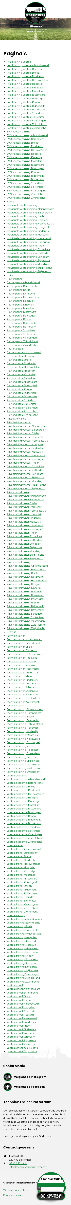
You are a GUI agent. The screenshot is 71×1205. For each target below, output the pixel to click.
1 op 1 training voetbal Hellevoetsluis (27, 80)
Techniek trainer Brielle (20, 646)
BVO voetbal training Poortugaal (25, 168)
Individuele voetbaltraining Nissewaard (29, 238)
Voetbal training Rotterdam (22, 963)
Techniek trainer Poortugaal (22, 672)
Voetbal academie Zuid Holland (25, 838)
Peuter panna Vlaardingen (22, 337)
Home (10, 201)
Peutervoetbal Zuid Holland (22, 411)
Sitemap (11, 632)
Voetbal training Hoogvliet (22, 937)
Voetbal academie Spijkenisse (24, 830)
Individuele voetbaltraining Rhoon (26, 245)
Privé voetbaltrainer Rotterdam (25, 540)
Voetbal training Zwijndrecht (23, 981)
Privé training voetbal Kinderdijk (25, 448)
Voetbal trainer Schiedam (21, 897)
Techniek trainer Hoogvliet (22, 657)
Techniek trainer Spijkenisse (22, 691)
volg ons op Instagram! (54, 1195)
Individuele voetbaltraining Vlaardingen (29, 264)
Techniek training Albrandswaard (25, 709)
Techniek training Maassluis (22, 735)
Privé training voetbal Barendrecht (26, 429)
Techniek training (16, 705)
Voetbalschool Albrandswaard (23, 988)
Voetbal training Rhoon (20, 955)
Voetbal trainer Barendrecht (22, 852)
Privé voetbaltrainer (18, 492)
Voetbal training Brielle (19, 926)
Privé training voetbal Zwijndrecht (26, 488)
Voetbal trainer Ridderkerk (21, 889)
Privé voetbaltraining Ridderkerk (25, 606)
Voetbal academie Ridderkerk (24, 819)
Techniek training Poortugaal (23, 742)
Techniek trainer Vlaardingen (23, 694)
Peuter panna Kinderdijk (20, 304)
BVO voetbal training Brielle (22, 142)
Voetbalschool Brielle (19, 996)
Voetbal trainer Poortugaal (22, 882)
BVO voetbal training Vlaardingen (26, 190)
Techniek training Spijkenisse (23, 760)
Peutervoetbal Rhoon (19, 389)
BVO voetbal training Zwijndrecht (26, 197)
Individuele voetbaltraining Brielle (26, 216)
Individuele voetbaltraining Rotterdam (29, 253)
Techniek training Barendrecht (24, 713)
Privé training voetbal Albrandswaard (27, 426)
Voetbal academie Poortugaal (24, 812)
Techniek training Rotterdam (23, 753)
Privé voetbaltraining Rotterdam (25, 609)
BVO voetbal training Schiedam (25, 183)
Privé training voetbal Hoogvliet (25, 444)
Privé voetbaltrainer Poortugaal (25, 529)
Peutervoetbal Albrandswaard (24, 352)
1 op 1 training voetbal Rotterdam (26, 109)
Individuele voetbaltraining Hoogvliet (28, 227)
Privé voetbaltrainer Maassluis (24, 521)
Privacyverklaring (16, 418)
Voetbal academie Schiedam (23, 827)
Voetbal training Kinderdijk (21, 941)
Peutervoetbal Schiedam (21, 400)
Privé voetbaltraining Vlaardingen (26, 621)
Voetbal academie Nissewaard (24, 808)
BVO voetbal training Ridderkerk (25, 175)
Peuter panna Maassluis (20, 308)
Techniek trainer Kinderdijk (22, 661)
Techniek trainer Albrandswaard (24, 639)
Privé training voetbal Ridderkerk (25, 466)
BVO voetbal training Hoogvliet (24, 153)
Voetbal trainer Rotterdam (22, 893)
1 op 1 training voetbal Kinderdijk (25, 87)
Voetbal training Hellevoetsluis (24, 933)
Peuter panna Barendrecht (22, 286)
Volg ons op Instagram (30, 1077)
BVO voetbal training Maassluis (24, 161)
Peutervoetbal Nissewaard (22, 381)
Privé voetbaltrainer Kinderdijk (24, 517)
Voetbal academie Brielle (21, 786)
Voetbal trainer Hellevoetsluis (23, 863)
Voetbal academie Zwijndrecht (24, 841)
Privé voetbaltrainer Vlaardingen (25, 551)
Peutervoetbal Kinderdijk (21, 374)
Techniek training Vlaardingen (23, 764)
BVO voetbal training (18, 131)
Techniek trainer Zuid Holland (23, 698)
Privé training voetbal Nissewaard (26, 455)
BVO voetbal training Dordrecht (25, 146)
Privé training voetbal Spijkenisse (25, 477)
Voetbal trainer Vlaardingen (22, 904)
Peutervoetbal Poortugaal (22, 385)
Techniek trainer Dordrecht (22, 650)
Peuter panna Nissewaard (21, 311)
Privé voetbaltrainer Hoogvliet (24, 514)
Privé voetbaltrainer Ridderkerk (24, 536)
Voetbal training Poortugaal (22, 952)
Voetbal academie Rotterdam (24, 823)
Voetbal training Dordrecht (22, 930)
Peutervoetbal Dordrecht (21, 363)
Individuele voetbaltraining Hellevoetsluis (30, 223)
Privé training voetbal (19, 422)
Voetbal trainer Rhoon (19, 885)
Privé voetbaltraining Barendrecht (26, 569)
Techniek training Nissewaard (23, 738)
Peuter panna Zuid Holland (22, 341)
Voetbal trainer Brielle (19, 856)
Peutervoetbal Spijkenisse (21, 403)
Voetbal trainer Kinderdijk (21, 871)
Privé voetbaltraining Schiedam (25, 613)
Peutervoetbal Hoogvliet (21, 370)
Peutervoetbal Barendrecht (22, 356)
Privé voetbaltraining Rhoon (23, 602)
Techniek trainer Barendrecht (23, 643)
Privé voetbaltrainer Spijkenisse (24, 547)
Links (10, 275)
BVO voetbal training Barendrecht (26, 139)
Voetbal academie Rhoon (21, 816)
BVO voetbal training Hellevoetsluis (27, 150)
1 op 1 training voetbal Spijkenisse (26, 117)
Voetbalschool (15, 985)
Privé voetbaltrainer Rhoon (22, 532)
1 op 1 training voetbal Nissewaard (26, 94)
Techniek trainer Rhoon (20, 676)
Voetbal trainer (15, 845)
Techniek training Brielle (20, 716)
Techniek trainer (16, 635)
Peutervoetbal (15, 348)
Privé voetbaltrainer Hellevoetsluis (26, 510)
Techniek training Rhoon (21, 746)
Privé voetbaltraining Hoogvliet (24, 584)
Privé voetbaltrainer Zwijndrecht (25, 558)
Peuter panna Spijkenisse (21, 334)
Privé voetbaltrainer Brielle (22, 503)
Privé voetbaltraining (18, 562)
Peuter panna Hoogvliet (21, 300)
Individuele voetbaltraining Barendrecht (29, 212)
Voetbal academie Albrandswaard (26, 779)
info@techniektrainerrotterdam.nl (28, 1167)
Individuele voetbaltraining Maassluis (28, 234)
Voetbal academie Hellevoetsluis (25, 794)
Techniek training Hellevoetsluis (25, 724)
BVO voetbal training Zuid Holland (26, 194)
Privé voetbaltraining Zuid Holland (26, 624)
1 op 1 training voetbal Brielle (23, 72)
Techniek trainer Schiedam (22, 687)
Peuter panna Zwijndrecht (22, 345)
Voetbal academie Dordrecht (23, 790)
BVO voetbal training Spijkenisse (25, 186)
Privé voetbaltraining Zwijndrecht (26, 628)
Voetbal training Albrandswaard (24, 919)
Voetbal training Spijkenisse (22, 970)
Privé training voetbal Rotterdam (26, 470)
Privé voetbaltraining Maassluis (24, 591)
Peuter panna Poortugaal (21, 315)
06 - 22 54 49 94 (18, 1163)
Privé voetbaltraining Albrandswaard (27, 565)
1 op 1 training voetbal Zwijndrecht (26, 128)
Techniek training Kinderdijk (22, 731)
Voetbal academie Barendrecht (25, 782)
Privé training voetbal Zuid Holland (26, 484)
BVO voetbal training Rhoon (23, 172)
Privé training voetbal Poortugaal (26, 459)
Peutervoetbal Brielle (19, 359)
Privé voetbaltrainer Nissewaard (25, 525)
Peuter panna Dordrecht (21, 293)
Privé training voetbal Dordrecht (25, 437)
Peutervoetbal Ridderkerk (21, 392)
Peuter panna (14, 278)
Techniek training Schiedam (22, 757)
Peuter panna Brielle (18, 289)
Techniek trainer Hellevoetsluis (24, 654)
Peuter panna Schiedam (21, 330)
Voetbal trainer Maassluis (21, 874)
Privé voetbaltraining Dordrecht (25, 576)
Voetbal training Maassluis (21, 944)
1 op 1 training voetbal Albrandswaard (28, 65)
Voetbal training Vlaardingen (23, 974)
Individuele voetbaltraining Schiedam (28, 256)
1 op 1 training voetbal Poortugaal (26, 98)
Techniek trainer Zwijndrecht (23, 702)
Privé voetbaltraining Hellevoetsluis (27, 580)
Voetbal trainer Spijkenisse (21, 900)
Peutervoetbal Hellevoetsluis (23, 367)
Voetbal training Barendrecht (23, 922)
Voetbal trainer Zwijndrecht (22, 911)
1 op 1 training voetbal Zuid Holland (27, 124)
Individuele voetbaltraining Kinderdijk (28, 231)
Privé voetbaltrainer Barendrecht (25, 499)
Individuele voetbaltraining (22, 205)
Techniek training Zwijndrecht (23, 771)
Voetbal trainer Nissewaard (22, 878)
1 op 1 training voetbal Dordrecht (25, 76)
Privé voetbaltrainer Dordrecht (24, 506)
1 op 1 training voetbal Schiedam (25, 113)
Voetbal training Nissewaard (22, 948)
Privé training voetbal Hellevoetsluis (27, 440)
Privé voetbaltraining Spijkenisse (25, 617)
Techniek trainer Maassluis (21, 665)
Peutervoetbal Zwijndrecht (22, 414)
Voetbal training (16, 915)
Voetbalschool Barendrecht (22, 992)
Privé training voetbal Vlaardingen (26, 481)
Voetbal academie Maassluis (23, 805)
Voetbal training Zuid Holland (23, 977)
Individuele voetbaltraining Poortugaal (29, 242)
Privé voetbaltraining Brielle (22, 573)
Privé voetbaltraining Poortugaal (25, 598)
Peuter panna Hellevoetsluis (23, 297)
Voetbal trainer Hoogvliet (21, 867)
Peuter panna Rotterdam (21, 326)
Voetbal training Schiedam (22, 966)
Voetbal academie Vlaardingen (24, 834)
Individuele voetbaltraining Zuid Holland (29, 267)
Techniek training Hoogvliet (22, 727)
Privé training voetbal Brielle (23, 433)
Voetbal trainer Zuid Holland (22, 908)
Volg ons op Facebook (29, 1087)
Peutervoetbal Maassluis (21, 378)
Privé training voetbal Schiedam (25, 473)
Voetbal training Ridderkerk (22, 959)
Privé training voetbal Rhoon (23, 462)
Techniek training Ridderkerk (23, 749)
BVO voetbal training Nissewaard (25, 164)
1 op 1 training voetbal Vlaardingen (26, 120)
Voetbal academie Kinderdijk (23, 801)
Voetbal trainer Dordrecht (21, 860)
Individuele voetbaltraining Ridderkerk (28, 249)
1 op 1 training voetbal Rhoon (23, 102)
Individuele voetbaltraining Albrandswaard (30, 209)
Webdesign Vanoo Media (15, 1190)
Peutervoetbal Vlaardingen (22, 407)
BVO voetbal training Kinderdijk (24, 157)
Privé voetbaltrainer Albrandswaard (26, 495)
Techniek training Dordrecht (23, 720)
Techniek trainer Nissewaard (23, 668)
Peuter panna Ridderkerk (21, 323)
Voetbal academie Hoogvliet (23, 797)
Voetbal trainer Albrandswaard (24, 849)
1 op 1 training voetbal (19, 61)
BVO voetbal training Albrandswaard (27, 135)
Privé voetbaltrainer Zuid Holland (25, 554)
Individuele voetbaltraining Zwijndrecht (29, 271)
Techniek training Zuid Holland (24, 768)
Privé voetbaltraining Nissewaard (25, 595)
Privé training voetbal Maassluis (25, 451)
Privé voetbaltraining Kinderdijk (24, 587)
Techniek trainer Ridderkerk (22, 680)
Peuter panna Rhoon (19, 319)
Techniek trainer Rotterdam (22, 683)
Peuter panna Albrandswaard (23, 282)
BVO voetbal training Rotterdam (25, 179)
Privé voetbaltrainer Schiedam (24, 543)
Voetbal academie (17, 775)
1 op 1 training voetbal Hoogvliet (25, 83)
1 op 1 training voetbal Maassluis (25, 91)
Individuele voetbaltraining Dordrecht (28, 220)
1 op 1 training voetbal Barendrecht (27, 69)
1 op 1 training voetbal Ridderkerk (26, 106)
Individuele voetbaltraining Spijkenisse (28, 260)
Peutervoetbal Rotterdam (22, 396)
